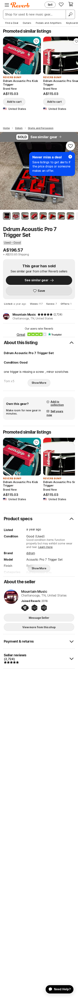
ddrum (30, 553)
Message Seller (39, 617)
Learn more (45, 547)
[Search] (70, 14)
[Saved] (61, 4)
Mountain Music (24, 314)
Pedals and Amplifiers (49, 22)
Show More (39, 382)
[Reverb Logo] (20, 5)
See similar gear (43, 137)
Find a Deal (11, 22)
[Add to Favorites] (36, 41)
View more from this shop (39, 627)
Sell (50, 4)
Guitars (27, 22)
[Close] (70, 156)
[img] (45, 314)
